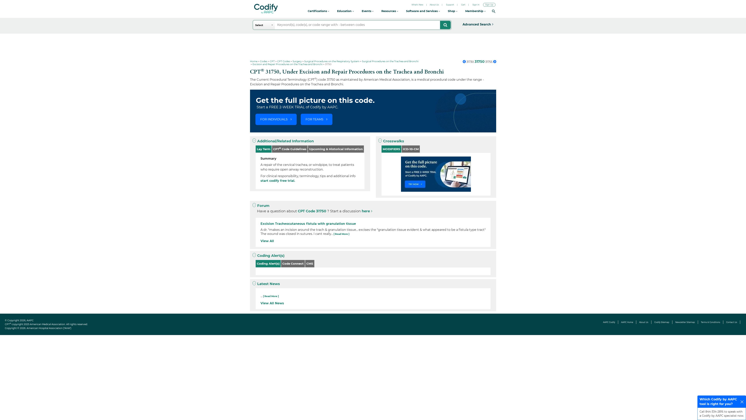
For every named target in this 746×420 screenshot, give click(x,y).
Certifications (318, 11)
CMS (309, 263)
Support (450, 5)
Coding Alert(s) (270, 256)
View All (267, 241)
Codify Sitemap (661, 322)
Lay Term (263, 149)
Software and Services (422, 11)
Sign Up (489, 5)
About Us (434, 5)
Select (259, 25)
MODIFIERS (391, 149)
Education (344, 11)
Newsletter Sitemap (685, 322)
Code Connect (293, 263)
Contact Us (731, 322)
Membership (474, 11)
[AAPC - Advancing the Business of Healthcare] (266, 9)
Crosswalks (393, 141)
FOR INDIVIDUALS (274, 119)
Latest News (268, 284)
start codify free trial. (278, 181)
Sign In (475, 5)
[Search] (493, 11)
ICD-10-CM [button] (411, 149)
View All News (272, 303)
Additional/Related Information (285, 141)
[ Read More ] (341, 234)
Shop (452, 11)
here (366, 211)
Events (367, 11)
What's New (417, 5)
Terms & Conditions (710, 322)
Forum (263, 206)
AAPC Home (627, 322)
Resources (389, 11)
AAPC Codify (609, 322)
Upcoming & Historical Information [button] (336, 149)
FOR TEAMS (314, 119)
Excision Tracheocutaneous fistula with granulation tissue (308, 224)
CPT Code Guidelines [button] (289, 149)
